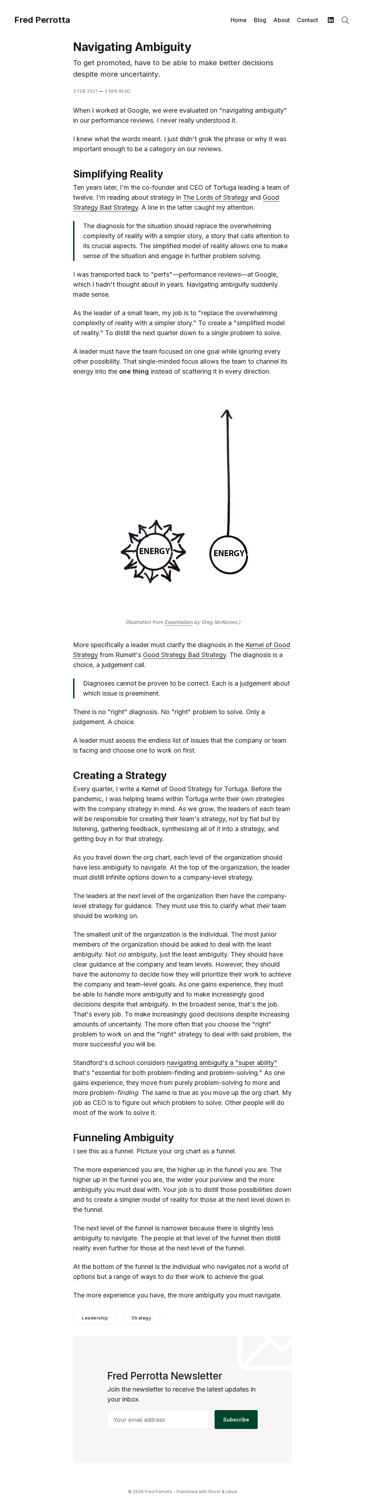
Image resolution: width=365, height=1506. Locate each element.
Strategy (141, 1318)
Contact (307, 20)
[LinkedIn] (330, 20)
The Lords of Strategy (215, 197)
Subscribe (236, 1420)
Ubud (231, 1491)
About (281, 20)
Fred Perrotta (42, 20)
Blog (260, 20)
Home (239, 20)
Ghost (214, 1491)
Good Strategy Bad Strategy (184, 655)
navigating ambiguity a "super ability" (222, 1062)
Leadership (95, 1318)
